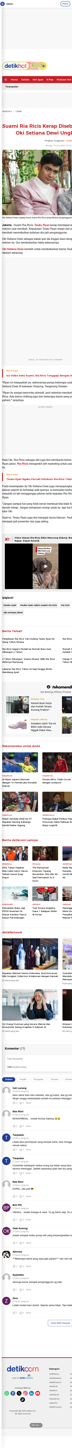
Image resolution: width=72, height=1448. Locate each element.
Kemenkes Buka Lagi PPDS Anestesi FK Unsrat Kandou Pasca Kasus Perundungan (14, 913)
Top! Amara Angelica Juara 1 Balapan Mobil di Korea (44, 911)
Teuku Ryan (42, 225)
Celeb (19, 111)
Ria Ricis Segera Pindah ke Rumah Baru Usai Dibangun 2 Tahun (26, 650)
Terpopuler (11, 86)
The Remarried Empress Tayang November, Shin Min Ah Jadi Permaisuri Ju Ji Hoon (45, 874)
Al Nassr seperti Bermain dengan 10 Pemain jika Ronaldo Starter (19, 782)
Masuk (65, 4)
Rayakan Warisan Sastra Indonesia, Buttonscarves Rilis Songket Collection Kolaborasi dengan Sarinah (30, 975)
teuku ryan (10, 605)
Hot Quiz (38, 79)
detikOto (53, 1403)
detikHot (7, 111)
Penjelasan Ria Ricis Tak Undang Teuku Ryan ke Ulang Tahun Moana (28, 640)
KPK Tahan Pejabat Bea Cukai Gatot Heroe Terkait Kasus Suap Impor (15, 872)
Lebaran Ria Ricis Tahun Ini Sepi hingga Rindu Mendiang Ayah (27, 670)
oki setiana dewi (13, 612)
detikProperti (55, 1407)
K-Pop (50, 79)
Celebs (25, 79)
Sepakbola (54, 1399)
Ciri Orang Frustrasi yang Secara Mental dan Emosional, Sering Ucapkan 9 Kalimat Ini (26, 1025)
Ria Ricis (22, 464)
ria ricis (65, 605)
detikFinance (55, 1382)
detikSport (54, 1394)
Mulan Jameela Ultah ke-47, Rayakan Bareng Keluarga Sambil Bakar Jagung (17, 822)
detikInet (53, 1386)
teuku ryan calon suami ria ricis (38, 605)
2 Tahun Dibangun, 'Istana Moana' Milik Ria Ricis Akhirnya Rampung (28, 660)
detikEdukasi (55, 1378)
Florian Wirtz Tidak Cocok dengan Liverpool (56, 781)
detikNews (54, 1374)
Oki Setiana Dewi (12, 249)
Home (14, 79)
